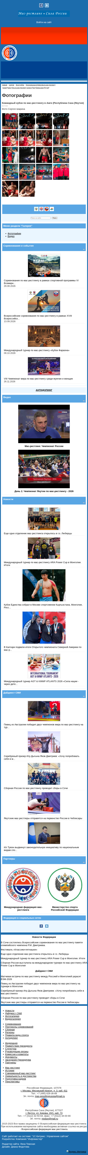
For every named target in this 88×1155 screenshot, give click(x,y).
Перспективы (12, 1081)
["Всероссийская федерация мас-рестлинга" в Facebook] (41, 6)
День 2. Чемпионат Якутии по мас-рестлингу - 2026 (44, 491)
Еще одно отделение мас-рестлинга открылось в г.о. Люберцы (38, 533)
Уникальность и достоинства (20, 1076)
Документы (11, 1057)
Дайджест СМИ (44, 971)
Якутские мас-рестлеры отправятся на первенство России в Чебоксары (43, 818)
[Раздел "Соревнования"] (84, 248)
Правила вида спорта (17, 1035)
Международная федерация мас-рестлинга (23, 908)
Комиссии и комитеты (17, 1054)
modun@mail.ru (50, 1118)
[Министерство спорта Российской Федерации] (36, 210)
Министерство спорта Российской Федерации (65, 908)
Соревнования (13, 1024)
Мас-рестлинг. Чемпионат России (44, 446)
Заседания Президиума (18, 1059)
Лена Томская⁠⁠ (27, 1144)
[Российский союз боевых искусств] (46, 210)
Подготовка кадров (15, 1078)
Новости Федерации (44, 937)
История (9, 1070)
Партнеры (10, 1062)
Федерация (11, 1043)
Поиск (55, 218)
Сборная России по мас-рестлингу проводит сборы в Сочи (36, 788)
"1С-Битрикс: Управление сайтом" (50, 1136)
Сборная (10, 1029)
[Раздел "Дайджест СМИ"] (84, 695)
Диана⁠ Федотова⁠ (20, 1146)
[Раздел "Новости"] (84, 502)
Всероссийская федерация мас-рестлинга (44, 1129)
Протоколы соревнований (19, 1026)
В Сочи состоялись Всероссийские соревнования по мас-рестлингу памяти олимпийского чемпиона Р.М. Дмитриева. (42, 944)
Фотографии (14, 233)
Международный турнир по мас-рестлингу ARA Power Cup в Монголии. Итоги (43, 958)
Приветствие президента (18, 1046)
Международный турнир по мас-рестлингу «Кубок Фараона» (36, 350)
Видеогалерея (13, 1019)
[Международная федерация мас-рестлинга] (41, 210)
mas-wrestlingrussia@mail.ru (50, 1096)
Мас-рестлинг (12, 1067)
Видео (11, 236)
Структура (10, 1048)
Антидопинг (11, 1038)
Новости (9, 1010)
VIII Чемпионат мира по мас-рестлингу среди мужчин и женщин (38, 378)
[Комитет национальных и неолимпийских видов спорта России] (51, 210)
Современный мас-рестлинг (20, 1073)
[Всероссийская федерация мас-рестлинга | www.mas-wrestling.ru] (9, 60)
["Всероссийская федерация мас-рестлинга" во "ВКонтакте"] (46, 6)
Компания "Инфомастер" (29, 1139)
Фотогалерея (12, 1016)
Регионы (9, 1032)
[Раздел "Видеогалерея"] (84, 400)
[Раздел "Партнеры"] (84, 861)
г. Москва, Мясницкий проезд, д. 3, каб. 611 (44, 1090)
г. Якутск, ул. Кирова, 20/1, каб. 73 (44, 1113)
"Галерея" (26, 226)
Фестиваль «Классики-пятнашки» (19, 949)
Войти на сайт (44, 22)
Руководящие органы (16, 1051)
